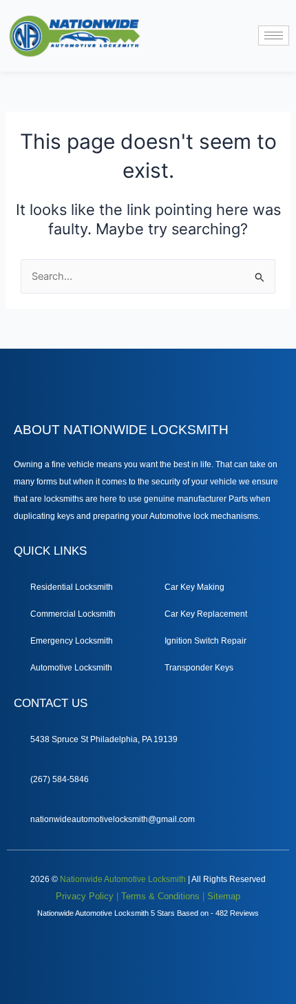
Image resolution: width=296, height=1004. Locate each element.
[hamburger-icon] (273, 35)
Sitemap (223, 896)
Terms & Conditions (160, 896)
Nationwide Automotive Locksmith (123, 879)
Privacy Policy (85, 896)
